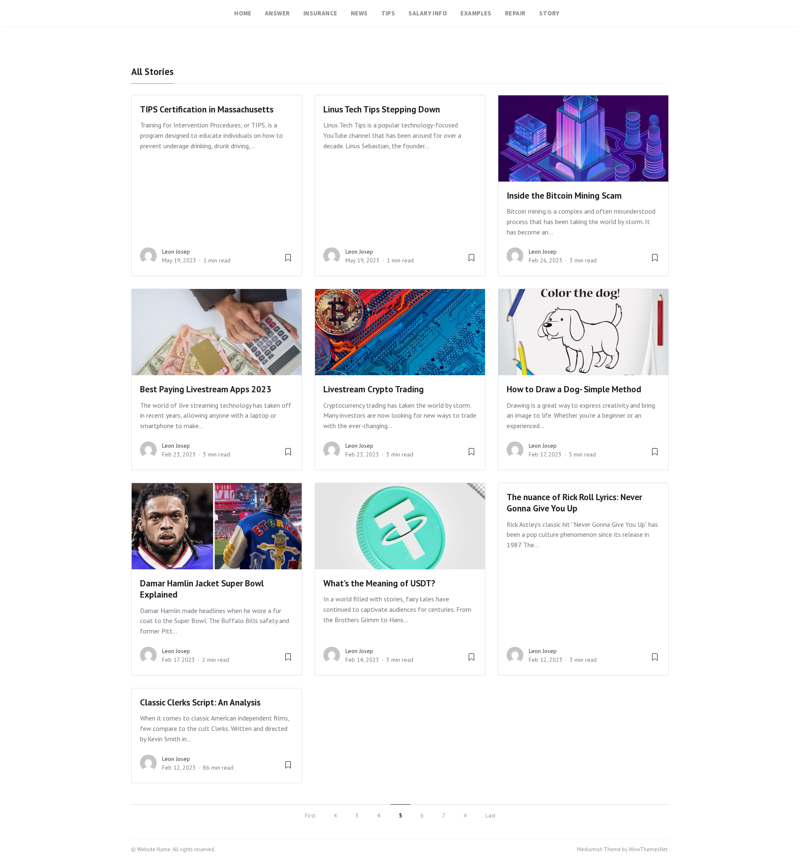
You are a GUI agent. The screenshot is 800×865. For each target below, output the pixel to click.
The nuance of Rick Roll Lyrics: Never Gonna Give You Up (574, 502)
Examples (476, 13)
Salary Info (427, 13)
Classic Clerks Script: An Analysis (200, 702)
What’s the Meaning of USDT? (379, 583)
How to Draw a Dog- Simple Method (574, 389)
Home (243, 13)
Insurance (320, 13)
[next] (465, 815)
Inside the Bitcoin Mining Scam (564, 195)
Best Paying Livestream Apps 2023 (205, 389)
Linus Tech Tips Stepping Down (381, 109)
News (359, 13)
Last (490, 815)
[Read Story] (288, 260)
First (310, 815)
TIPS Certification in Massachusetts (206, 109)
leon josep (176, 251)
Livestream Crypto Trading (373, 389)
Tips (388, 13)
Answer (277, 13)
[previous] (335, 815)
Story (549, 13)
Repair (515, 13)
